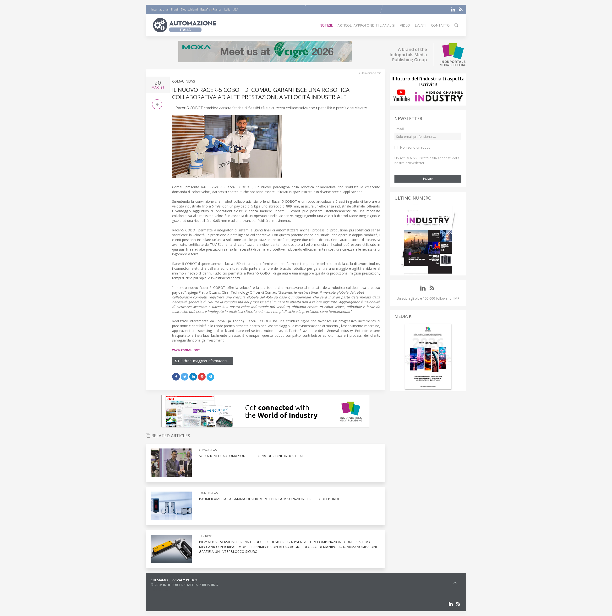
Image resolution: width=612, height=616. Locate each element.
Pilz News (205, 536)
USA (235, 9)
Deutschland (189, 9)
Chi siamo (159, 580)
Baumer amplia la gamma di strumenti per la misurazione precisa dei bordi (269, 499)
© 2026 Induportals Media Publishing (184, 584)
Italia (227, 9)
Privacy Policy (184, 580)
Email (399, 129)
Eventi (420, 25)
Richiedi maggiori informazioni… (204, 360)
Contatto (440, 25)
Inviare (428, 178)
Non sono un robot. (415, 147)
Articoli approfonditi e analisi (366, 25)
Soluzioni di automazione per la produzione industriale (252, 456)
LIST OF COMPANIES (167, 589)
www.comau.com (186, 349)
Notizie (326, 25)
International (160, 9)
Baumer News (208, 493)
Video (405, 25)
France (217, 9)
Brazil (175, 9)
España (205, 9)
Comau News (183, 81)
